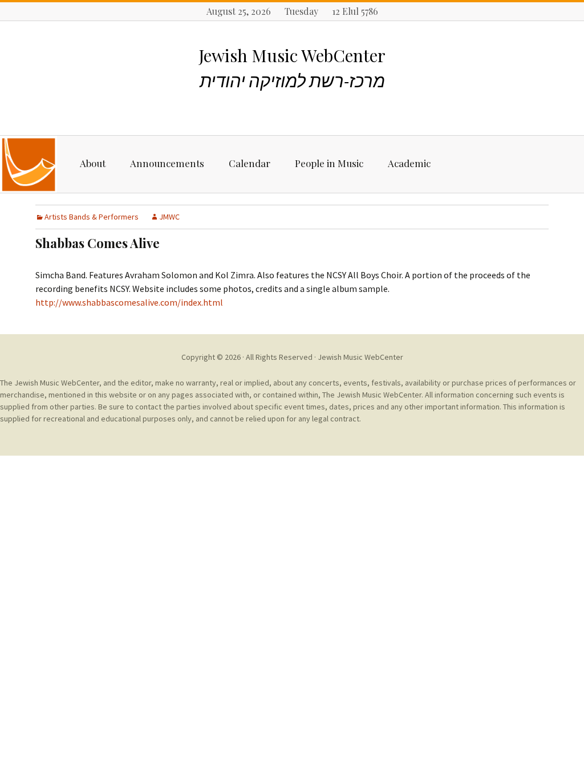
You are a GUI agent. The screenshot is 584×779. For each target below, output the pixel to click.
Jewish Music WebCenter (360, 357)
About (93, 163)
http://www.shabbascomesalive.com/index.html (129, 302)
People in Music (329, 163)
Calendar (249, 163)
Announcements (167, 163)
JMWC (169, 217)
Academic (409, 163)
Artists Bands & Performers (91, 217)
